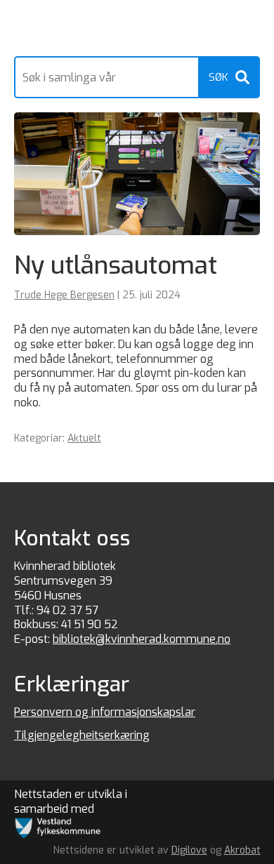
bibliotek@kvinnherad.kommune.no (141, 639)
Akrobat (242, 850)
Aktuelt (84, 438)
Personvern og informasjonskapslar (104, 712)
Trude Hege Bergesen (64, 295)
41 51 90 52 (89, 624)
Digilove (189, 850)
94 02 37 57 (67, 610)
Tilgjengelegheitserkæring (82, 735)
